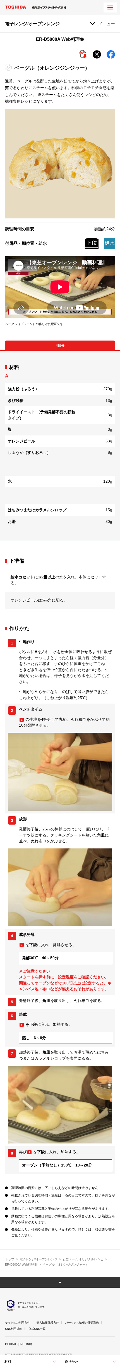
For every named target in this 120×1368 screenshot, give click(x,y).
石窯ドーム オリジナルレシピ (83, 1259)
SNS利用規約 (13, 1328)
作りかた (71, 1362)
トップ (9, 1259)
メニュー (106, 23)
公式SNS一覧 (36, 1328)
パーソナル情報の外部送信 (82, 1322)
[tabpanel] (60, 445)
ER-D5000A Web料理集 (21, 1264)
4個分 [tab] (60, 345)
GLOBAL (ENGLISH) (18, 1344)
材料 (7, 1362)
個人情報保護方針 (48, 1322)
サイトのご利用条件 (17, 1322)
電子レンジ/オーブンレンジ (38, 1259)
